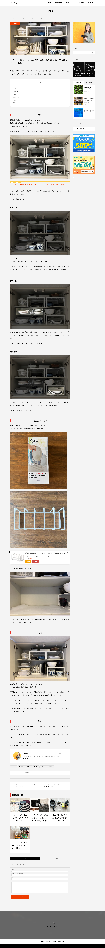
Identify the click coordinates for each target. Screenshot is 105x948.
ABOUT (49, 2)
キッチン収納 (23, 772)
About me (48, 941)
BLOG (73, 2)
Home (42, 941)
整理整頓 (28, 772)
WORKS (67, 2)
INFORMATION (58, 2)
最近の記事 (78, 82)
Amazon (28, 561)
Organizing (15, 23)
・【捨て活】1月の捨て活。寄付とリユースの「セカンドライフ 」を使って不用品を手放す (37, 185)
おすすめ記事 (89, 82)
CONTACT (90, 2)
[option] (84, 69)
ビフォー (15, 86)
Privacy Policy (61, 941)
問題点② (16, 91)
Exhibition (54, 941)
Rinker (31, 558)
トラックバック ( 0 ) (54, 858)
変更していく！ (16, 97)
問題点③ (16, 94)
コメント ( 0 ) (25, 858)
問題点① (16, 88)
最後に (14, 102)
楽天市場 (35, 561)
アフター (15, 100)
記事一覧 (58, 753)
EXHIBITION (81, 2)
